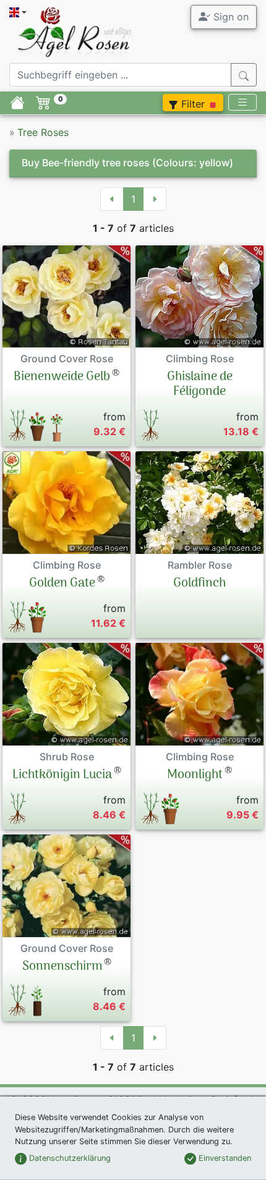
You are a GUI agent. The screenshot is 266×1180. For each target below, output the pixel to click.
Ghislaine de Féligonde (200, 384)
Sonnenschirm (62, 967)
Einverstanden (223, 1158)
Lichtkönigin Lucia (62, 775)
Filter (193, 104)
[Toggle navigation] (242, 102)
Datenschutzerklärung (69, 1158)
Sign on (229, 17)
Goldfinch (199, 583)
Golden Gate (62, 583)
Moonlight (195, 775)
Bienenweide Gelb (62, 377)
